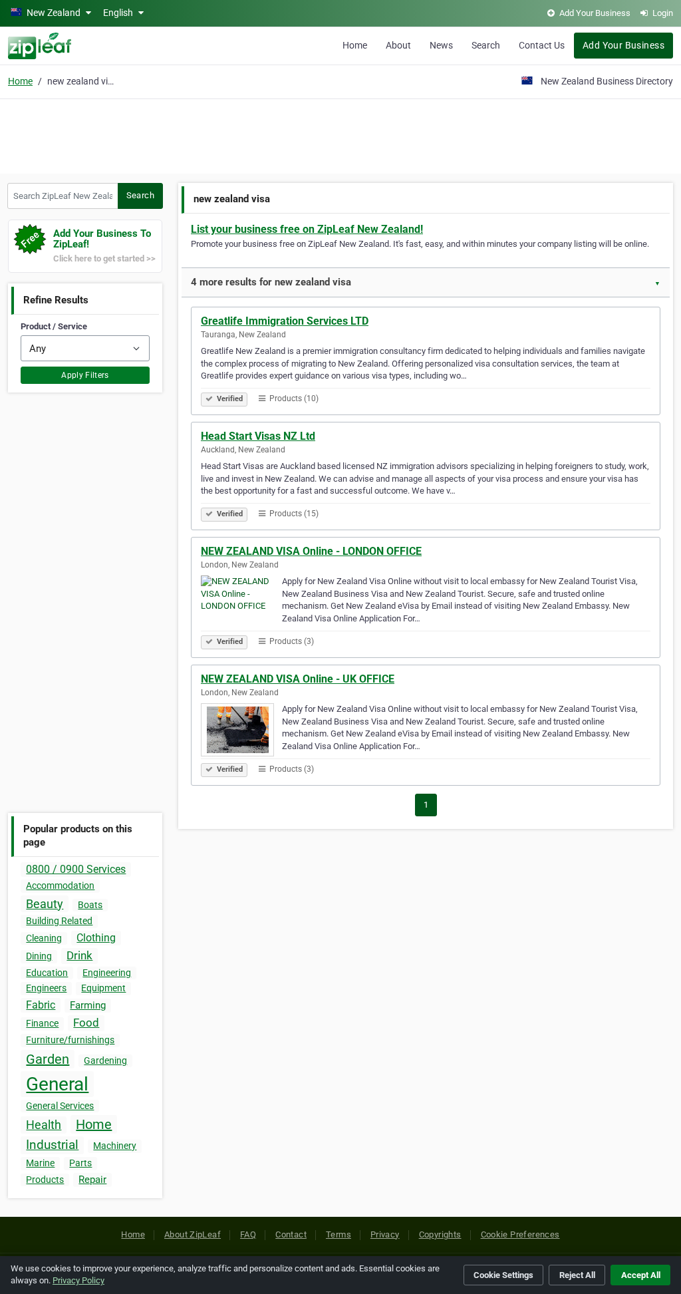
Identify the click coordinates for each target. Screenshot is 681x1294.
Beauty (44, 904)
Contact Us (542, 45)
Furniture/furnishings (70, 1040)
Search (486, 45)
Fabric (40, 1005)
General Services (60, 1105)
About (398, 45)
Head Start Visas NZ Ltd (258, 436)
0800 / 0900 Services (76, 869)
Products (45, 1179)
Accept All (640, 1275)
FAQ (248, 1234)
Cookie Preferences (520, 1234)
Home (354, 45)
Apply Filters (85, 375)
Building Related (59, 920)
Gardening (105, 1060)
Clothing (96, 937)
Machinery (114, 1145)
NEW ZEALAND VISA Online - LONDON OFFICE (311, 551)
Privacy (385, 1234)
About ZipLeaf (192, 1234)
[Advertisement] (340, 134)
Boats (90, 904)
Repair (92, 1180)
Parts (80, 1163)
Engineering (106, 972)
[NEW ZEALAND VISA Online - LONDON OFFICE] (241, 604)
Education (47, 972)
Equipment (103, 988)
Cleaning (44, 938)
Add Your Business (623, 45)
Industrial (52, 1144)
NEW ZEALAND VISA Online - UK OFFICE (297, 679)
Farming (88, 1005)
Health (43, 1125)
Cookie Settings (503, 1275)
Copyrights (440, 1234)
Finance (42, 1023)
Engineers (46, 988)
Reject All (577, 1275)
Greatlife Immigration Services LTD (284, 321)
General (57, 1084)
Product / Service (54, 326)
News (441, 45)
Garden (47, 1059)
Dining (39, 956)
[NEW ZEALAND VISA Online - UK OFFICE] (241, 731)
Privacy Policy (78, 1280)
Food (86, 1022)
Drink (79, 955)
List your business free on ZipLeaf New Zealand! (307, 229)
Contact (291, 1234)
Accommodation (60, 885)
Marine (40, 1163)
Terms (338, 1234)
